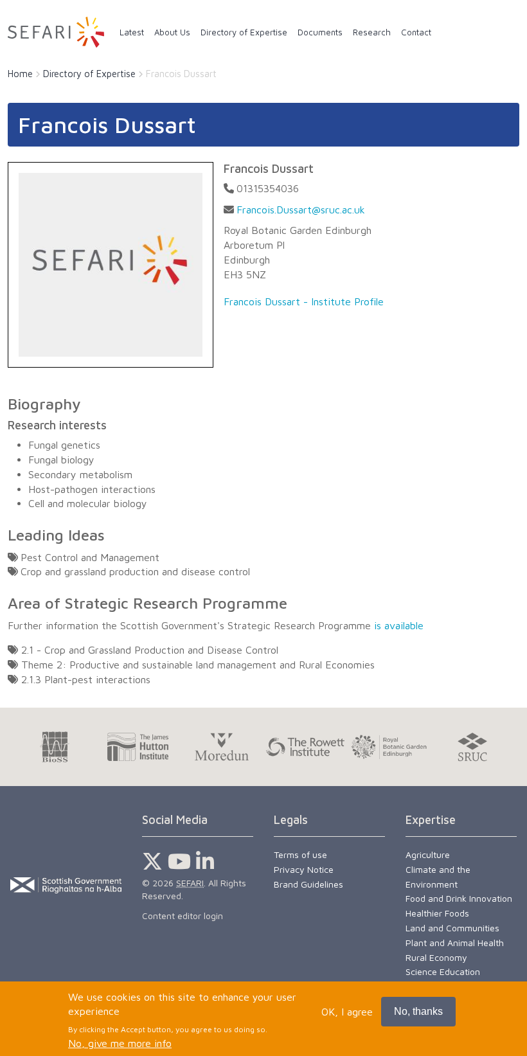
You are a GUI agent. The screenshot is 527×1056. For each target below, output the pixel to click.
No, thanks (418, 1011)
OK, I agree (347, 1011)
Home (20, 73)
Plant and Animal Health (455, 942)
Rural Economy (436, 957)
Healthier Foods (437, 913)
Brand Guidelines (308, 884)
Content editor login (182, 915)
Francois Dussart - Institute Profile (304, 301)
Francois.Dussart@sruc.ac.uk (301, 209)
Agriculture (428, 854)
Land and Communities (452, 927)
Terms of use (300, 854)
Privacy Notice (304, 869)
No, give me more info (120, 1043)
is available (399, 625)
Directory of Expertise (89, 73)
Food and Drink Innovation (459, 898)
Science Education (443, 971)
